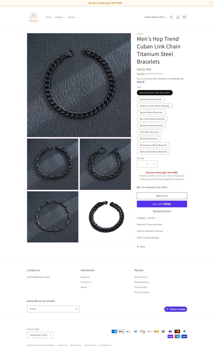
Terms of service (90, 345)
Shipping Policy (142, 282)
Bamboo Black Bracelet (151, 125)
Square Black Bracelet (151, 99)
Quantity (140, 158)
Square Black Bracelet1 (151, 112)
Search (84, 287)
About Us (85, 277)
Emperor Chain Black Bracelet (155, 105)
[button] (59, 17)
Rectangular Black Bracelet (153, 145)
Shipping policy (105, 345)
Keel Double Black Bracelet (153, 151)
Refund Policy (141, 277)
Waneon (36, 345)
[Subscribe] (76, 309)
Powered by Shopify (46, 345)
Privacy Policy (141, 287)
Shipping (140, 73)
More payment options (162, 211)
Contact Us (86, 282)
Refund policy (76, 345)
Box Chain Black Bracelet (152, 119)
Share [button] (142, 246)
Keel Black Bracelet (149, 132)
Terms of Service (142, 292)
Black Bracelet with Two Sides (155, 92)
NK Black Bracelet (149, 138)
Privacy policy (62, 345)
